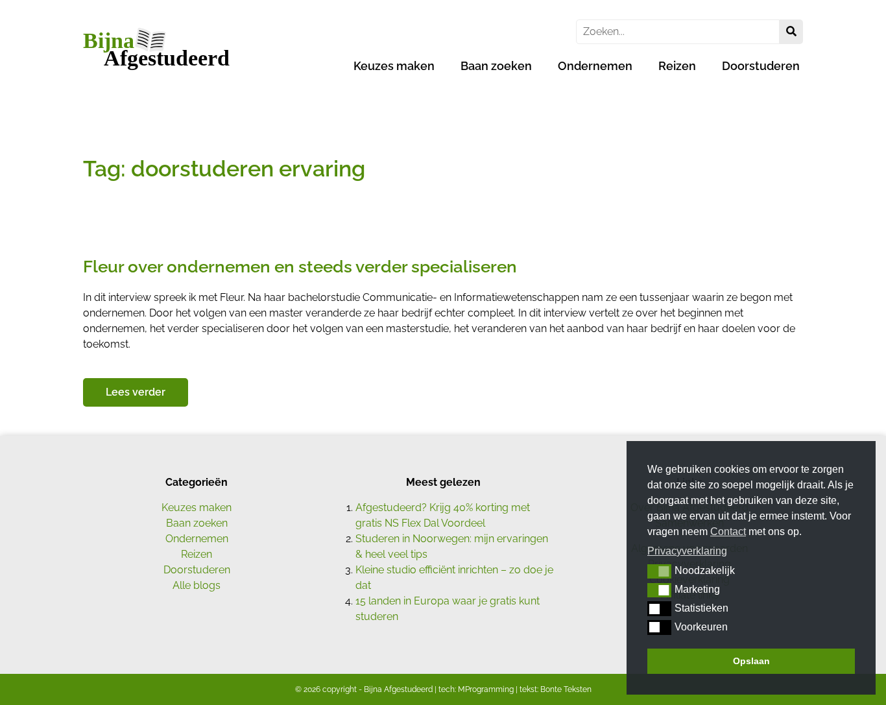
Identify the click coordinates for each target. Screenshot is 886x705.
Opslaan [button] (751, 661)
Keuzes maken (394, 66)
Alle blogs (197, 585)
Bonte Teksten (566, 689)
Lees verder (135, 392)
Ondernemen (595, 66)
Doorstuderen (761, 66)
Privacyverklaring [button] (687, 550)
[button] (659, 571)
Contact (728, 531)
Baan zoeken (496, 66)
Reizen (677, 66)
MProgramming (486, 689)
